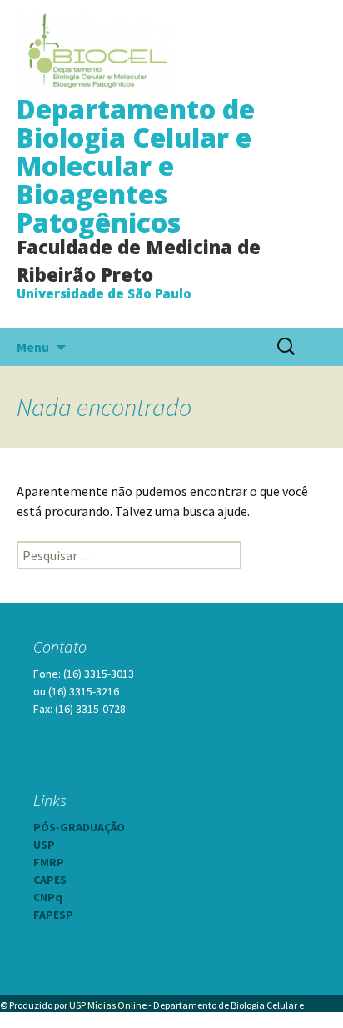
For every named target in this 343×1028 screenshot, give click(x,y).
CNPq (47, 897)
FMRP (48, 862)
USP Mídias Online (108, 1005)
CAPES (50, 879)
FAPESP (53, 914)
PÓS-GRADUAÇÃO (79, 827)
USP (44, 844)
